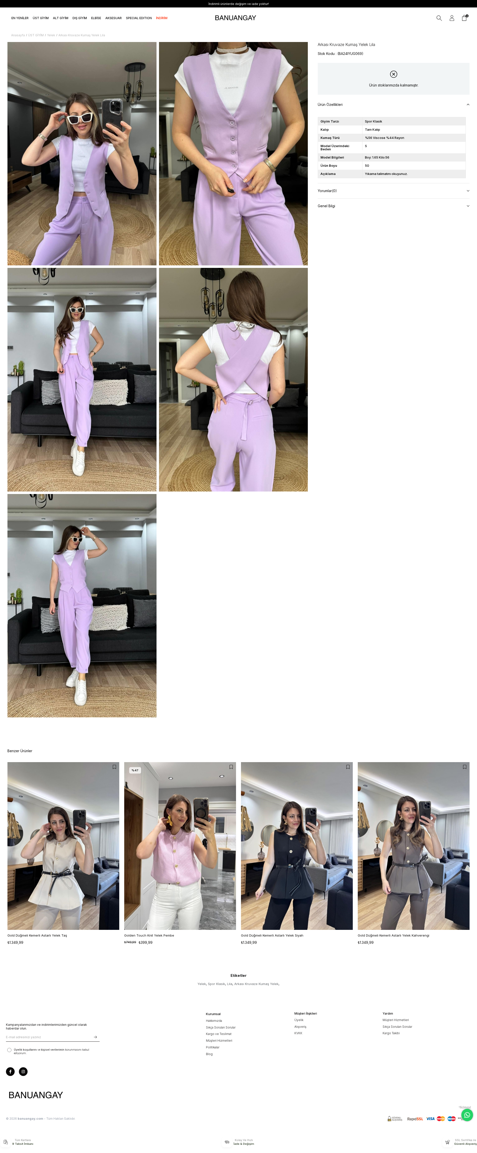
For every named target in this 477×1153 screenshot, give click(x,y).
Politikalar (212, 1047)
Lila (229, 984)
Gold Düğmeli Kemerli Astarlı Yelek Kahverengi (393, 935)
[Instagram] (23, 1071)
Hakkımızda (214, 1021)
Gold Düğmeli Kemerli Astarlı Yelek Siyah (272, 935)
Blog (209, 1054)
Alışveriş (300, 1027)
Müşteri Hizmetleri (219, 1040)
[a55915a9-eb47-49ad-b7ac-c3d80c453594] (429, 1119)
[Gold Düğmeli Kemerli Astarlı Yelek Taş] (63, 846)
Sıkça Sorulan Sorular (221, 1027)
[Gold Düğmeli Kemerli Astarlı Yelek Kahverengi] (414, 846)
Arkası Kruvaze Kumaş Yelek (256, 984)
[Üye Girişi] (452, 18)
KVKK (298, 1033)
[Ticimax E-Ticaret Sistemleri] (465, 1107)
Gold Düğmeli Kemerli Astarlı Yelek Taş (37, 935)
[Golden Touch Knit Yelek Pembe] (180, 846)
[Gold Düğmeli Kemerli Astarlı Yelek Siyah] (297, 846)
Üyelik (298, 1020)
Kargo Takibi (391, 1033)
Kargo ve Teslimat (219, 1034)
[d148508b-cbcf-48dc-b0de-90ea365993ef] (36, 1095)
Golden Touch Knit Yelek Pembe (149, 935)
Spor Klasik (216, 984)
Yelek (202, 984)
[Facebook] (10, 1071)
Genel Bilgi (326, 206)
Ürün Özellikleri (330, 104)
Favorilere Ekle (114, 767)
